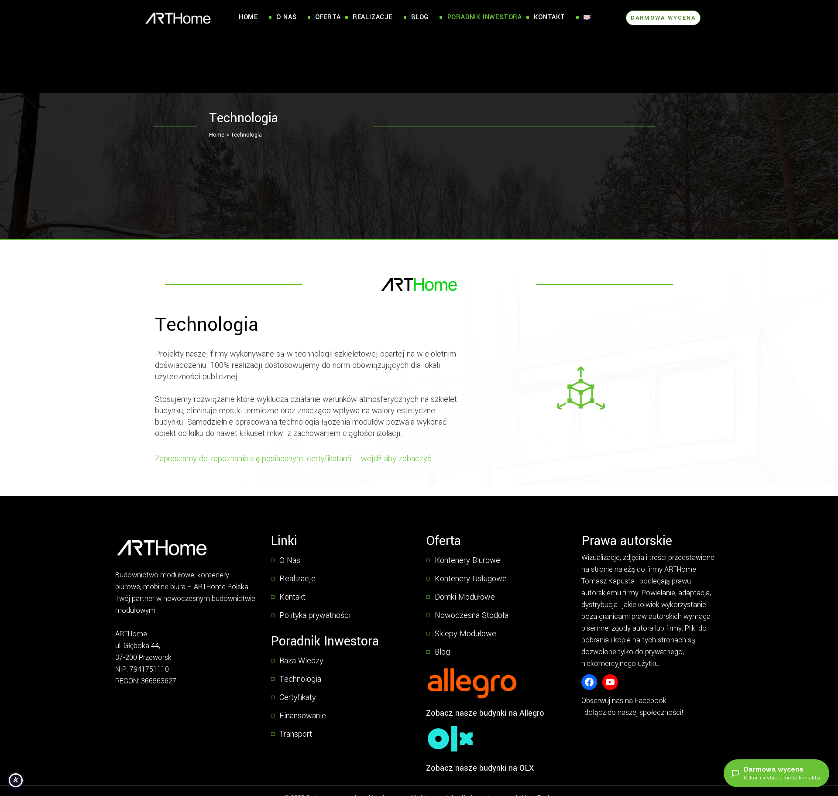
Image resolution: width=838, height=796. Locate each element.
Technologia (246, 135)
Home (248, 17)
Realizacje (373, 17)
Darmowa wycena (663, 18)
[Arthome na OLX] (450, 739)
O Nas (286, 17)
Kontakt (549, 17)
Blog (420, 17)
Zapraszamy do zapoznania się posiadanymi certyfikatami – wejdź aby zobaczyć (293, 458)
